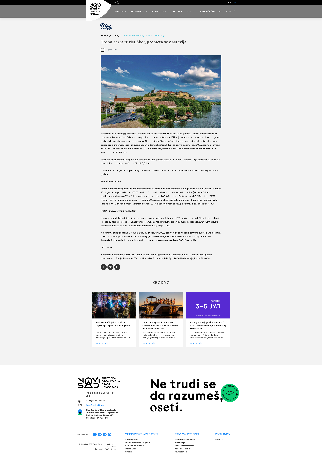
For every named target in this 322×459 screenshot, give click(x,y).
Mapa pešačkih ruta (210, 11)
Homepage (106, 35)
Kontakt (219, 439)
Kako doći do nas (183, 449)
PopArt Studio (110, 449)
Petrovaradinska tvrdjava (137, 442)
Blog (228, 11)
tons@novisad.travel (95, 405)
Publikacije (180, 442)
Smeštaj (176, 11)
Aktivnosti (158, 11)
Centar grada (131, 439)
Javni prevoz (181, 452)
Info (189, 11)
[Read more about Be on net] (117, 2)
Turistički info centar (185, 439)
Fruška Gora (130, 449)
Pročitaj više (102, 343)
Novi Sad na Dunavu (134, 445)
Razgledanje (138, 11)
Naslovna (120, 11)
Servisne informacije (184, 445)
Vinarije (128, 452)
